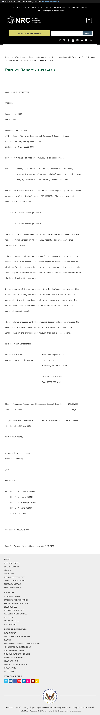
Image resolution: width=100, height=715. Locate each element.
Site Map (24, 711)
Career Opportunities (15, 614)
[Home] (46, 20)
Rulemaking (10, 668)
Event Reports (11, 567)
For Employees (75, 711)
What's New (39, 7)
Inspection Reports (14, 657)
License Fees (10, 607)
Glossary (9, 671)
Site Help (50, 7)
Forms (7, 640)
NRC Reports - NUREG (15, 650)
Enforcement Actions (15, 664)
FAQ (13, 7)
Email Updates (73, 7)
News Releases (11, 563)
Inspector (84, 707)
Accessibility (35, 711)
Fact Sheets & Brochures (17, 637)
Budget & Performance (16, 600)
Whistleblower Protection (49, 707)
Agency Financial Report (17, 603)
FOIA (35, 707)
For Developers (12, 587)
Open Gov (9, 574)
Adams (7, 570)
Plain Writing (11, 661)
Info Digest (10, 633)
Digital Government (14, 577)
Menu (90, 20)
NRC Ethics (9, 617)
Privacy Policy (47, 711)
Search (87, 33)
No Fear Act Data (68, 707)
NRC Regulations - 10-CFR (17, 654)
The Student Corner (14, 581)
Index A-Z (85, 7)
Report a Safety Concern (29, 33)
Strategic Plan (12, 596)
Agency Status (11, 621)
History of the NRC (14, 610)
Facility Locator (56, 10)
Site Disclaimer (61, 711)
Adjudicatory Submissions (17, 647)
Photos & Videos (12, 584)
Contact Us (60, 7)
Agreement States (25, 7)
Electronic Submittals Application (22, 643)
